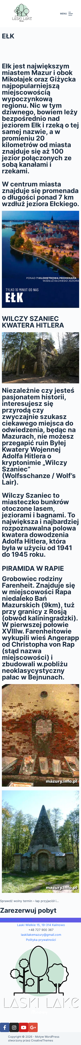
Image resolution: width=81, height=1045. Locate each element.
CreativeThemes (42, 1040)
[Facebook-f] (4, 1027)
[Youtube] (23, 1027)
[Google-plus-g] (33, 1027)
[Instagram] (14, 1027)
